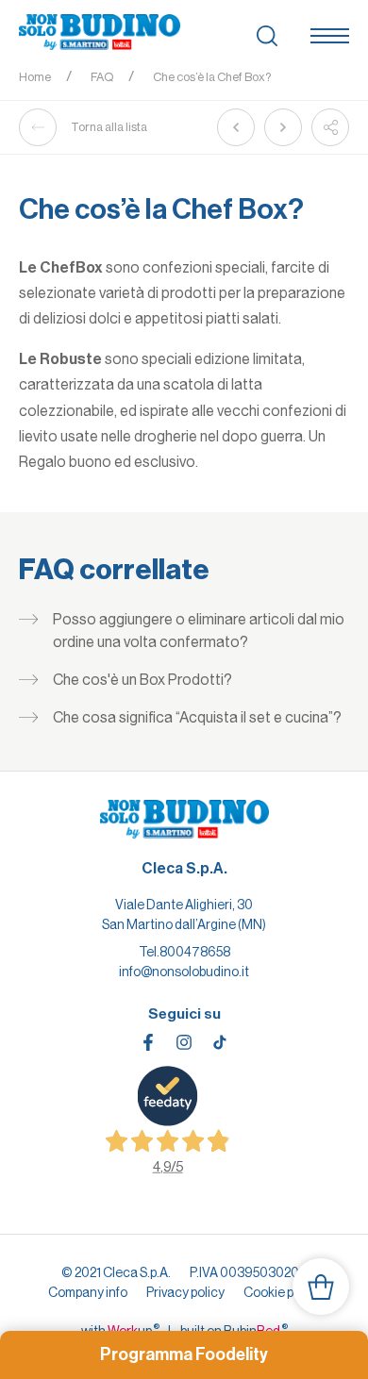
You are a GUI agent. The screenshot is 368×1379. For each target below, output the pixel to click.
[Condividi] (330, 127)
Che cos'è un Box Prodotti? (142, 680)
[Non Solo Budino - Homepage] (99, 33)
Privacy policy (185, 1292)
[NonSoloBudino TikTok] (219, 1042)
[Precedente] (236, 127)
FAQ (102, 77)
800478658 (194, 951)
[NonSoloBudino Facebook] (148, 1042)
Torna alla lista (109, 127)
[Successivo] (283, 127)
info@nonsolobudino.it (184, 971)
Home (35, 77)
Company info (87, 1292)
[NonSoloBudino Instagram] (184, 1042)
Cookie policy (282, 1292)
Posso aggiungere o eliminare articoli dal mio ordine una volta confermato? (198, 630)
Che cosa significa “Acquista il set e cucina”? (197, 717)
